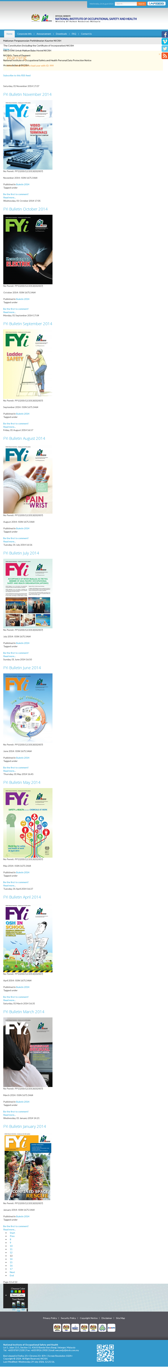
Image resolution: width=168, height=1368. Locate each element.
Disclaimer (107, 1318)
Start (12, 1232)
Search (141, 3)
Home (9, 33)
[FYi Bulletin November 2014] (27, 134)
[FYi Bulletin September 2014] (27, 364)
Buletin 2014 (22, 184)
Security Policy (68, 1318)
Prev (12, 1236)
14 (11, 1259)
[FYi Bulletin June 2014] (27, 708)
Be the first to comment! (16, 194)
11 (11, 1249)
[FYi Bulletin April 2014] (27, 937)
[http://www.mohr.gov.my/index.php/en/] (84, 1327)
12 (11, 1252)
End (12, 1275)
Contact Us (86, 33)
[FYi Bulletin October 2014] (27, 249)
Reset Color (17, 1295)
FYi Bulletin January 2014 (24, 1126)
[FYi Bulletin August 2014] (27, 478)
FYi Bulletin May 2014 (21, 782)
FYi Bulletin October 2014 (25, 209)
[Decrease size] (23, 1306)
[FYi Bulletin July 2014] (27, 593)
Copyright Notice (89, 1318)
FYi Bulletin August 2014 (24, 438)
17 (11, 1268)
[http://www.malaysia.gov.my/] (57, 1327)
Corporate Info (24, 33)
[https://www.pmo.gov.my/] (66, 1327)
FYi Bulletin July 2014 (21, 553)
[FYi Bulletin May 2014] (27, 822)
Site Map (120, 1318)
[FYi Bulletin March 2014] (27, 1052)
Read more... (9, 197)
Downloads (61, 33)
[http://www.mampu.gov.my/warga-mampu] (111, 1327)
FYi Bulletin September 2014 (27, 323)
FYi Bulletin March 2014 (23, 1011)
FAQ (74, 33)
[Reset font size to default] (18, 1306)
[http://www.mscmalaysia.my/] (75, 1327)
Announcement (44, 33)
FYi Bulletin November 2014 (27, 94)
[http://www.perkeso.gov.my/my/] (102, 1327)
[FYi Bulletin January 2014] (27, 1166)
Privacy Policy (50, 1318)
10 (11, 1245)
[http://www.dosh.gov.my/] (93, 1327)
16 (11, 1265)
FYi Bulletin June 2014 (22, 667)
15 (11, 1262)
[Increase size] (14, 1306)
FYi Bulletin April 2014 (22, 897)
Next (12, 1272)
